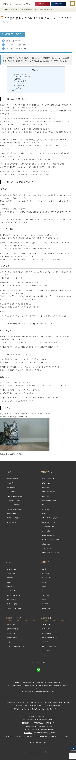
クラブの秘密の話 (11, 599)
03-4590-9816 (28, 733)
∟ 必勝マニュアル (12, 491)
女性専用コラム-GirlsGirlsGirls (15, 608)
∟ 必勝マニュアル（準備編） (15, 496)
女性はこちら (42, 3)
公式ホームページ (46, 624)
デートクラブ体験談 (12, 637)
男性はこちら (58, 3)
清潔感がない (18, 79)
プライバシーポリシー (48, 577)
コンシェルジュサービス (48, 548)
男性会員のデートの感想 (48, 491)
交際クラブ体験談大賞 (13, 629)
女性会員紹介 (45, 487)
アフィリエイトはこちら (38, 742)
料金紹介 (44, 505)
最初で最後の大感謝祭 (13, 478)
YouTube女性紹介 (46, 629)
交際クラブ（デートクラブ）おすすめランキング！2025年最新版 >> (38, 705)
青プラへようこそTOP (48, 478)
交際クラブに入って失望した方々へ (51, 518)
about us (44, 591)
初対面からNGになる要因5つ (20, 76)
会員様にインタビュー (13, 633)
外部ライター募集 (11, 513)
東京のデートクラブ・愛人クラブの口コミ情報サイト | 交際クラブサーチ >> (38, 709)
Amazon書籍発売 (11, 487)
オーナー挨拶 (45, 573)
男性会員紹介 (10, 577)
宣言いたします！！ (47, 544)
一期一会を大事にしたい (19, 74)
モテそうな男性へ (46, 531)
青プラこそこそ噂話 (12, 604)
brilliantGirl (45, 642)
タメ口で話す (18, 85)
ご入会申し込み (46, 483)
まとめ (13, 90)
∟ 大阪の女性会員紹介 (48, 526)
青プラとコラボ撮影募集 (13, 518)
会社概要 (44, 569)
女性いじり (18, 88)
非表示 (38, 70)
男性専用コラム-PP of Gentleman (51, 553)
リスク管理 (45, 604)
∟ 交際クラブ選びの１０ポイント (16, 509)
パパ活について (11, 591)
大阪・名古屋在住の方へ (48, 522)
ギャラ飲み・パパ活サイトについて (51, 539)
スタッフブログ (11, 483)
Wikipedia (44, 655)
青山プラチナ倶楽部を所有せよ (50, 646)
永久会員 (44, 513)
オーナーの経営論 (46, 633)
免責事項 (44, 586)
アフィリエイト (46, 650)
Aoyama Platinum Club (34, 752)
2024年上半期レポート (13, 522)
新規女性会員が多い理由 (48, 535)
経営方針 (44, 599)
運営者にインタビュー (48, 608)
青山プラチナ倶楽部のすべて (49, 637)
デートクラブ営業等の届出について (16, 646)
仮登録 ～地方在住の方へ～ (49, 500)
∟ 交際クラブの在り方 (13, 500)
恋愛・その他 (17, 454)
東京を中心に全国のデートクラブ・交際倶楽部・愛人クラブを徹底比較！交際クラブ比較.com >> (38, 702)
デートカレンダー (11, 642)
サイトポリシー (46, 582)
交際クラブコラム (11, 624)
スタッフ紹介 (45, 595)
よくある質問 (45, 496)
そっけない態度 (19, 81)
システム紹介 (45, 509)
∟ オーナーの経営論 (13, 505)
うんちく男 (18, 83)
